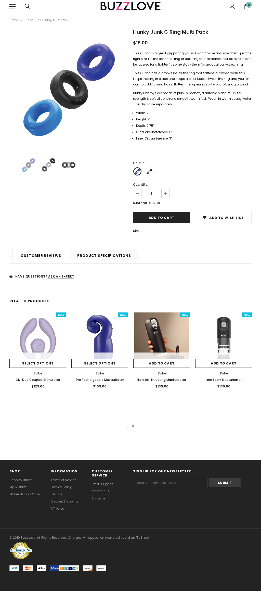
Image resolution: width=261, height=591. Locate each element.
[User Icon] (232, 6)
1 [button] (128, 426)
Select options (38, 363)
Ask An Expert (61, 276)
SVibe (38, 373)
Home (14, 20)
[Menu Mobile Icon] (12, 6)
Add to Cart (162, 363)
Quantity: (140, 184)
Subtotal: (140, 203)
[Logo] (130, 6)
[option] (68, 89)
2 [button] (133, 426)
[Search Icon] (27, 6)
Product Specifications (104, 255)
